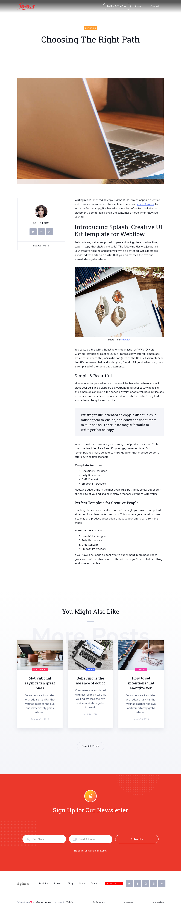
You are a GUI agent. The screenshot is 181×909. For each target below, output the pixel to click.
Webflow (70, 902)
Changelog (158, 902)
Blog (70, 883)
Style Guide (98, 902)
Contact (154, 6)
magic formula (145, 204)
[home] (26, 6)
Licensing (128, 902)
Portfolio (43, 883)
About (138, 6)
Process (58, 883)
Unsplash (125, 339)
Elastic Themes (43, 902)
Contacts (95, 883)
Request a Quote (111, 884)
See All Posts (41, 245)
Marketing (90, 28)
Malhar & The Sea (116, 6)
